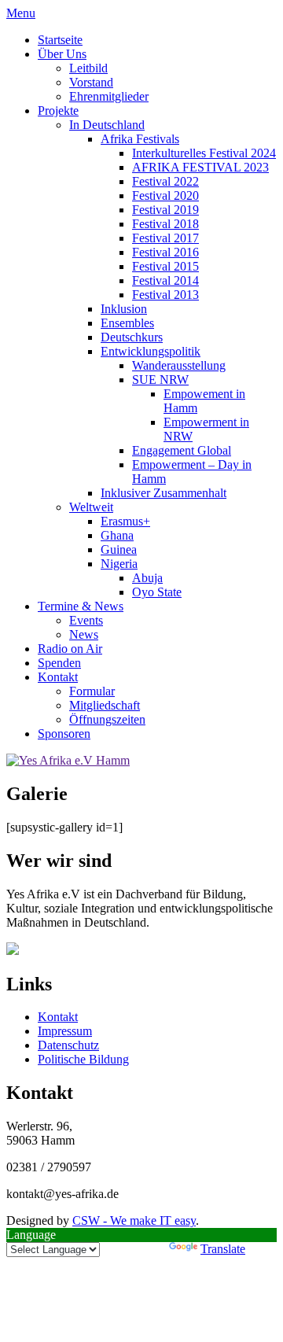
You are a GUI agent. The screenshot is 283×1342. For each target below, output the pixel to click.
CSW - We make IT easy (134, 1220)
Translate (222, 1248)
